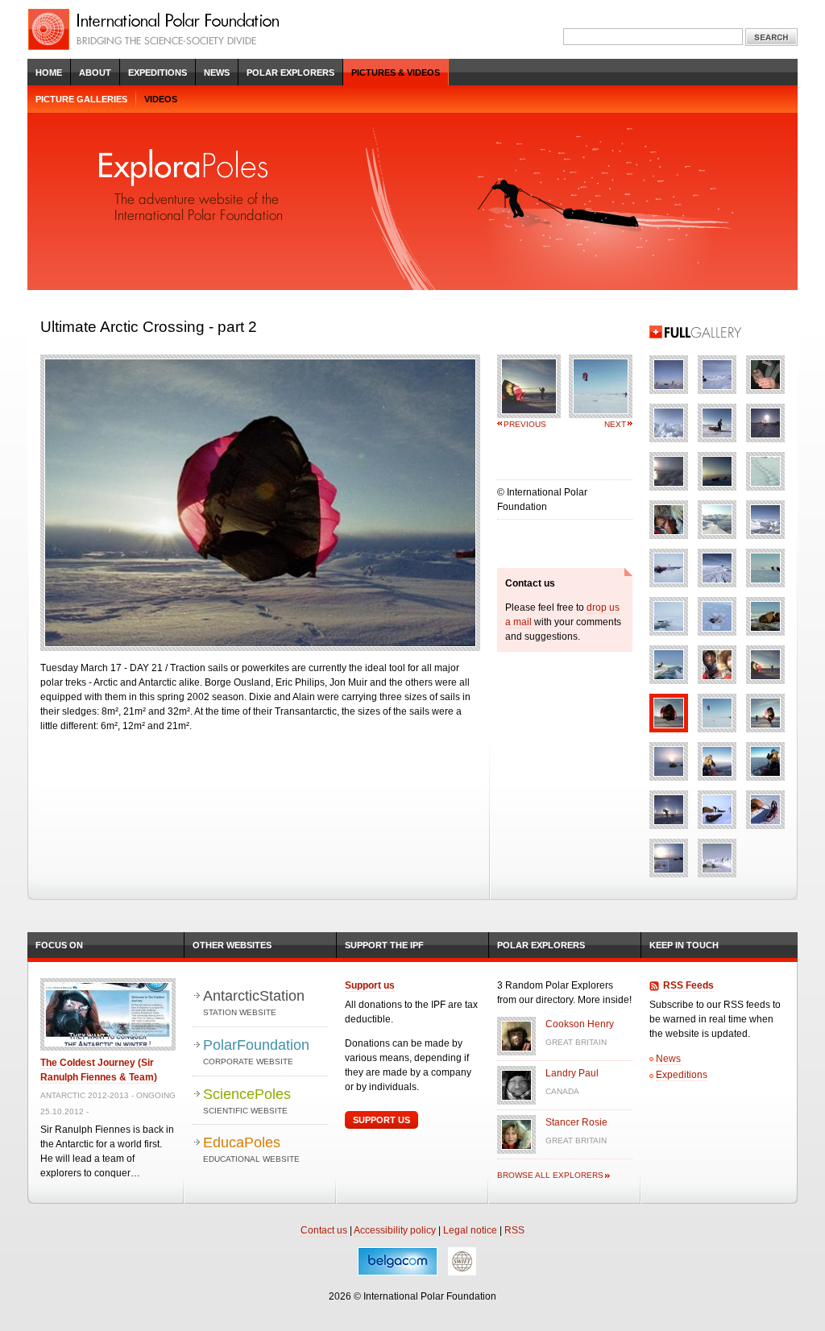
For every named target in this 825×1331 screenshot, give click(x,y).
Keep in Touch (684, 945)
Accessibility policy (395, 1230)
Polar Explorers (290, 72)
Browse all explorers (550, 1175)
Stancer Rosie (576, 1122)
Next (615, 424)
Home (48, 72)
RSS (514, 1230)
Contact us (324, 1230)
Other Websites (232, 945)
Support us (370, 985)
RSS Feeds (688, 985)
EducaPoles (251, 1148)
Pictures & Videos (395, 72)
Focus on (59, 945)
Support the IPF (384, 945)
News (217, 72)
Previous (525, 424)
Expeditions (157, 72)
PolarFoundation (256, 1051)
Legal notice (470, 1230)
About (95, 72)
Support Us (381, 1120)
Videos (160, 99)
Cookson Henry (579, 1024)
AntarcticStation (254, 1002)
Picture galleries (81, 99)
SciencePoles (247, 1100)
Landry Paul (572, 1073)
